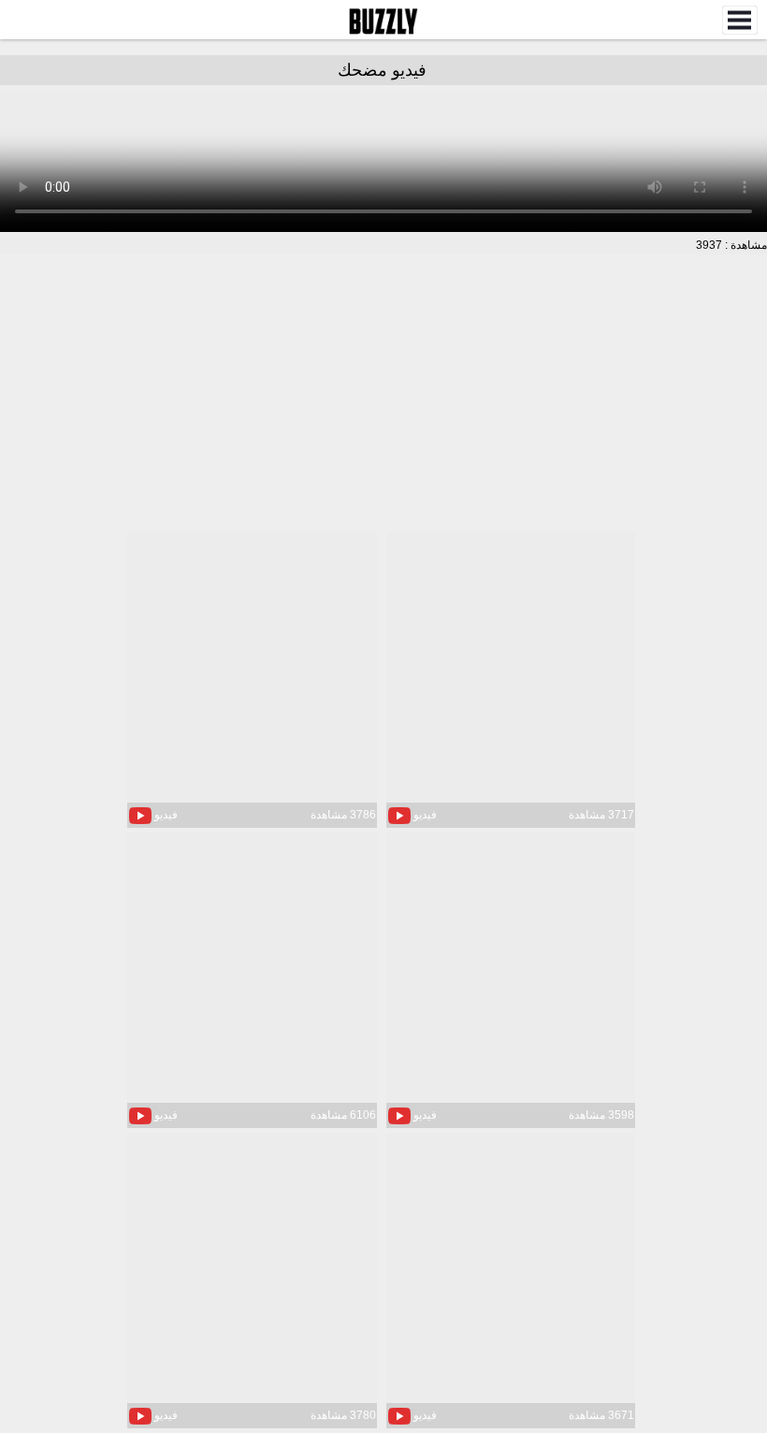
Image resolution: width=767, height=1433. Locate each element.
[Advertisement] (383, 395)
